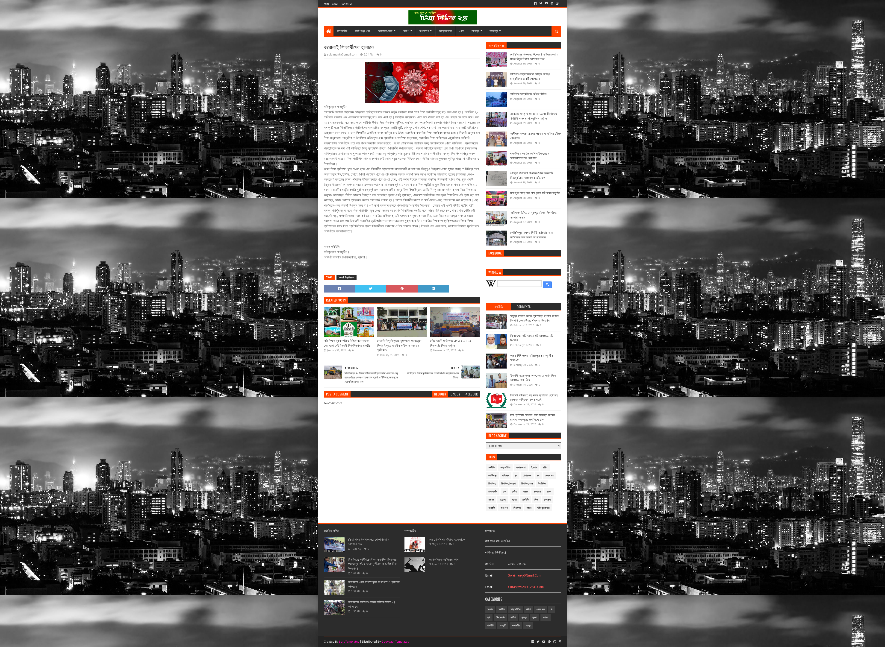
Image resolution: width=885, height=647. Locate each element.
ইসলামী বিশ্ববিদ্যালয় (346, 277)
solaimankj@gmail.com (524, 575)
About (335, 3)
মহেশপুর (503, 499)
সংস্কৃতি (491, 507)
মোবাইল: (489, 564)
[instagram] (557, 3)
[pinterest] (552, 3)
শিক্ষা (536, 499)
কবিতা (545, 467)
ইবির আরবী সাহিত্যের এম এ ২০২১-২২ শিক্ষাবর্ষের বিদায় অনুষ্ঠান (451, 343)
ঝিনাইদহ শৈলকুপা (508, 483)
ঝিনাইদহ (492, 483)
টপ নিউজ (542, 483)
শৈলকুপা (547, 499)
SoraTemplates (349, 641)
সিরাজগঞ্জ (517, 507)
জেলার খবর (549, 475)
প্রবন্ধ (525, 491)
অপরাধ (490, 609)
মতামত (491, 499)
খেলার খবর (527, 475)
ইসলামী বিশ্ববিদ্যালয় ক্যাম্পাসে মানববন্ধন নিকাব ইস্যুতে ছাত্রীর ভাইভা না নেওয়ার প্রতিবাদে (399, 345)
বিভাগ (406, 30)
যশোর (514, 499)
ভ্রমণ (549, 491)
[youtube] (546, 3)
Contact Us (347, 3)
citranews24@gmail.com (526, 587)
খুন (516, 475)
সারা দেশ (504, 507)
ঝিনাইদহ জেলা (385, 30)
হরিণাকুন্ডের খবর (543, 507)
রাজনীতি (525, 499)
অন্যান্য (494, 30)
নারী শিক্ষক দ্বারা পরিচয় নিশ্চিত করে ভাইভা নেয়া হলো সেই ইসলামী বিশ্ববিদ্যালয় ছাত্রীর (347, 343)
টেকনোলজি (492, 491)
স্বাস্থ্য (529, 507)
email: (489, 575)
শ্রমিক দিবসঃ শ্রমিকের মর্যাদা (444, 559)
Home (326, 3)
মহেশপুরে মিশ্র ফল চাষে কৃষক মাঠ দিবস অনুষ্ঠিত (535, 193)
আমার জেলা (520, 467)
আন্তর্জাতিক (445, 30)
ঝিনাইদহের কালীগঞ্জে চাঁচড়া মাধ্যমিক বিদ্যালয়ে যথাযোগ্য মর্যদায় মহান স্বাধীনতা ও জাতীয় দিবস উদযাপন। (372, 564)
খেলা (461, 30)
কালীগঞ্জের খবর (362, 30)
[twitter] (540, 3)
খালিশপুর (505, 475)
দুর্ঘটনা (514, 491)
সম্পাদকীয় (342, 30)
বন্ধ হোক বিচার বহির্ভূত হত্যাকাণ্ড (447, 539)
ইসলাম (534, 467)
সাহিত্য (475, 30)
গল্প (538, 475)
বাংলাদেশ (424, 30)
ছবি (488, 617)
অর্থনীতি (491, 467)
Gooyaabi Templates (395, 641)
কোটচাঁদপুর (492, 475)
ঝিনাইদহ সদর (527, 483)
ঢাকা (504, 491)
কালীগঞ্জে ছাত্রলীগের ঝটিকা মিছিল (528, 94)
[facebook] (535, 3)
